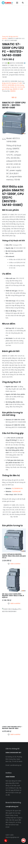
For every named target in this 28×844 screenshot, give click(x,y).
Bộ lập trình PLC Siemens (9, 83)
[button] (22, 2)
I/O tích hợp (8, 89)
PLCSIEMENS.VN (17, 488)
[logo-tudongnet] (7, 3)
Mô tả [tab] (14, 97)
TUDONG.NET (16, 491)
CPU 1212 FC (18, 87)
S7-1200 (19, 83)
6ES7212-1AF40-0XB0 (8, 85)
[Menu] (17, 3)
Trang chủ (5, 36)
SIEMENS (13, 91)
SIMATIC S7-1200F (18, 89)
